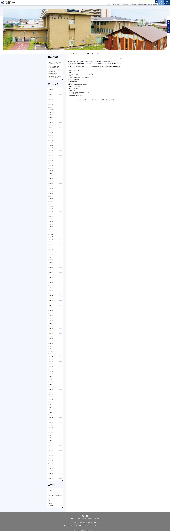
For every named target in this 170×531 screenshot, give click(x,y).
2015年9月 (50, 420)
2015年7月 (50, 425)
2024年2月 (50, 165)
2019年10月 (51, 295)
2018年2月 (50, 346)
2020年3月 (50, 282)
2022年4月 (50, 219)
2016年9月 (50, 389)
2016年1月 (50, 409)
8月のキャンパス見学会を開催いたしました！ (54, 70)
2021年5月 (50, 247)
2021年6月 (50, 244)
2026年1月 (50, 107)
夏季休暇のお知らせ (52, 73)
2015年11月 (50, 414)
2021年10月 (51, 234)
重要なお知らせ (51, 505)
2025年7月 (50, 122)
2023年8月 (50, 180)
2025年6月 (50, 125)
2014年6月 (50, 458)
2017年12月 (51, 351)
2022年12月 (51, 198)
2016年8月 (50, 392)
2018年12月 (51, 320)
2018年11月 (50, 323)
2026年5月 (50, 97)
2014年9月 (50, 450)
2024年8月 (50, 150)
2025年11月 (50, 112)
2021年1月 (50, 257)
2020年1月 (50, 287)
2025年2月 (50, 135)
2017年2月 (50, 376)
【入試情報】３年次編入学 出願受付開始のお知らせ (54, 67)
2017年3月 (50, 374)
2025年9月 (50, 117)
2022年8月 (50, 208)
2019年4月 (50, 310)
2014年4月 (50, 463)
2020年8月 (50, 269)
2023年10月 (51, 175)
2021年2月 (50, 254)
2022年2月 (50, 224)
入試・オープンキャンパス (54, 495)
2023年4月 (50, 191)
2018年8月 (50, 330)
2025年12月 (51, 109)
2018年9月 (50, 328)
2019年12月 (51, 290)
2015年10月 (51, 417)
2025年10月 (51, 114)
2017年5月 (50, 369)
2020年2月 (50, 285)
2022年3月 (50, 221)
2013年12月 (51, 468)
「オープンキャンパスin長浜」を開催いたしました (102, 99)
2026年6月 (50, 94)
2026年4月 (50, 99)
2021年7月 (50, 242)
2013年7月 (50, 475)
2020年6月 (50, 275)
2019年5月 (50, 308)
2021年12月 (51, 229)
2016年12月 (51, 381)
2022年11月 (50, 201)
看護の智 (150, 4)
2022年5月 (50, 216)
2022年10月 (51, 203)
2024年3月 (50, 163)
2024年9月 (50, 147)
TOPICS (50, 490)
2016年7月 (50, 394)
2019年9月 (50, 297)
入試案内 (155, 4)
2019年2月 (50, 315)
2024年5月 (50, 158)
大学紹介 (109, 4)
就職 (49, 500)
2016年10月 (51, 386)
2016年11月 (50, 384)
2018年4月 (50, 341)
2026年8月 (50, 89)
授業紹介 (50, 503)
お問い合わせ (96, 518)
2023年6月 (50, 186)
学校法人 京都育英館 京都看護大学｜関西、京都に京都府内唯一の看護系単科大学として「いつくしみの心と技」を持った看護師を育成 (8, 3)
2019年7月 (50, 303)
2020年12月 (51, 259)
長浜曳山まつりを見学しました (84, 99)
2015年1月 (50, 440)
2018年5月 (50, 338)
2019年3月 (50, 313)
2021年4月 (50, 249)
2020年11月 (50, 262)
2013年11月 (50, 470)
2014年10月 (51, 447)
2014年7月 (50, 455)
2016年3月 (50, 404)
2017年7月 (50, 364)
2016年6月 (50, 397)
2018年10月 (51, 325)
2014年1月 (50, 465)
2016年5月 (50, 399)
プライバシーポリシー (75, 518)
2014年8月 (50, 453)
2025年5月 (50, 127)
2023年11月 (50, 173)
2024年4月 (50, 160)
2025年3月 (50, 132)
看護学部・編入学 (116, 4)
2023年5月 (50, 188)
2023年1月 (50, 196)
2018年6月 (50, 336)
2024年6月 (50, 155)
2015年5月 (50, 430)
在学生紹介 (50, 498)
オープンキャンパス (168, 27)
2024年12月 (51, 140)
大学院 (125, 4)
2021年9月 (50, 236)
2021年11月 (50, 231)
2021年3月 (50, 252)
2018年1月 (50, 348)
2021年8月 (50, 239)
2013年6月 (50, 478)
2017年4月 (50, 371)
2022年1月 (50, 226)
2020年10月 (51, 264)
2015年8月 (50, 422)
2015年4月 (50, 432)
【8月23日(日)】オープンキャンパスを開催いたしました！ (54, 63)
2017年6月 (50, 366)
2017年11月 (50, 353)
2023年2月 (50, 193)
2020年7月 (50, 272)
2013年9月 (50, 473)
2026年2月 (50, 104)
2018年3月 (50, 343)
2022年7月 (50, 211)
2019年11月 (50, 292)
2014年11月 (50, 445)
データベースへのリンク (53, 492)
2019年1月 (50, 318)
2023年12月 (51, 170)
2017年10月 (51, 356)
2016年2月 (50, 407)
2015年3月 (50, 435)
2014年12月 (51, 442)
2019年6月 (50, 305)
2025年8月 (50, 119)
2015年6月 (50, 427)
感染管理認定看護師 (142, 4)
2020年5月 (50, 277)
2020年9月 (50, 267)
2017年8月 (50, 361)
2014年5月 (50, 460)
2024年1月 (50, 168)
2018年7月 (50, 333)
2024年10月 (51, 145)
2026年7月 (50, 91)
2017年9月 (50, 358)
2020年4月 (50, 280)
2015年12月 (51, 412)
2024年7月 (50, 152)
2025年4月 (50, 130)
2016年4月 (50, 402)
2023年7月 (50, 183)
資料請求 (90, 518)
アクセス (84, 518)
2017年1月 (50, 379)
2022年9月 (50, 206)
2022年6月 (50, 214)
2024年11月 (50, 142)
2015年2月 (50, 437)
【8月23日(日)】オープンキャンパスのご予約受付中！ (54, 77)
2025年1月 (50, 137)
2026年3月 (50, 102)
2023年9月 (50, 178)
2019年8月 (50, 300)
